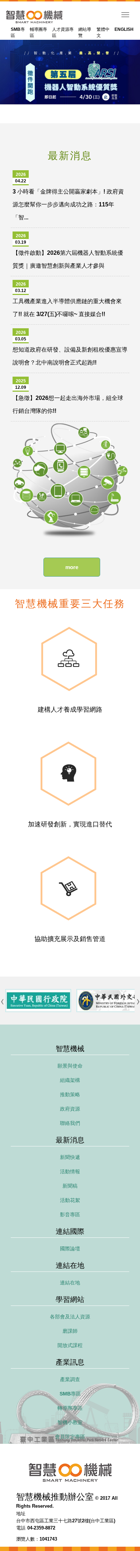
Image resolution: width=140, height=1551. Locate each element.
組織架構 (70, 1080)
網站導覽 (84, 32)
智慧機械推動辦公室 (34, 16)
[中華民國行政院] (38, 1000)
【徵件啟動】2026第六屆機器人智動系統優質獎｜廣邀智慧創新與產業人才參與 (68, 251)
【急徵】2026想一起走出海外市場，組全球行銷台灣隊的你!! (68, 396)
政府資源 (70, 1109)
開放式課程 (70, 1345)
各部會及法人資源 (70, 1316)
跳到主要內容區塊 (17, 4)
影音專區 (70, 1214)
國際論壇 (70, 1248)
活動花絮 (70, 1200)
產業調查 (70, 1379)
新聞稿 (70, 1186)
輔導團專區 (38, 32)
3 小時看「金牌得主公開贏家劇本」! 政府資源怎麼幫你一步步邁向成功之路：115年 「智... (68, 196)
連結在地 (70, 1282)
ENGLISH (124, 29)
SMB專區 (18, 32)
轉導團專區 (70, 1408)
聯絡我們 (70, 1123)
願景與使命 (70, 1066)
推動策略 (70, 1094)
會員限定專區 (70, 1437)
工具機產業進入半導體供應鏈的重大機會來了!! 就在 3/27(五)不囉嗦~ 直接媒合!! (67, 299)
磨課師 (70, 1331)
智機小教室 (70, 1422)
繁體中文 (103, 32)
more (71, 567)
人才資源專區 (63, 32)
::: (7, 28)
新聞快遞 (70, 1157)
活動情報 (70, 1171)
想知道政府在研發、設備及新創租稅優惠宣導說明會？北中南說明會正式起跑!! (70, 348)
